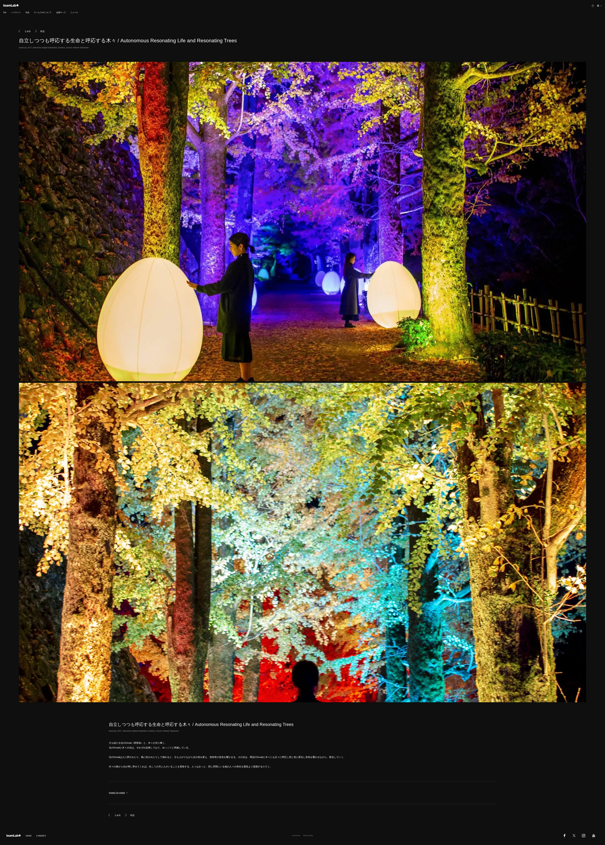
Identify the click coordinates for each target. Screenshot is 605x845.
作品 (27, 12)
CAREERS (41, 836)
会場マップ (61, 12)
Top (4, 12)
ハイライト (16, 12)
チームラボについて (42, 12)
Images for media (117, 793)
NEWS (29, 836)
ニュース (74, 12)
